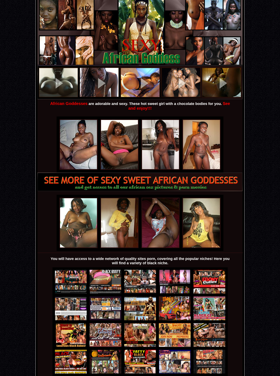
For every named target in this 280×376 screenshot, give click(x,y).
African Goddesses (69, 103)
